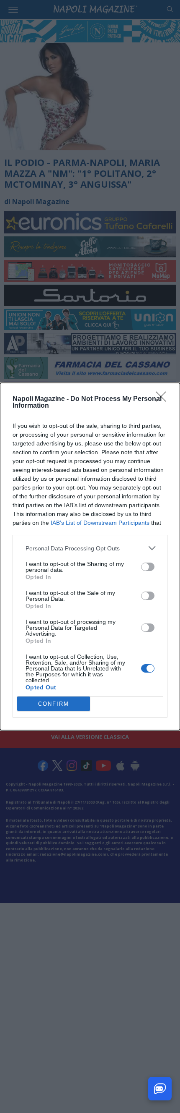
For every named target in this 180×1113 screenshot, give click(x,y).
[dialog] (90, 556)
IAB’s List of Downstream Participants (100, 522)
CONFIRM (53, 704)
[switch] (147, 567)
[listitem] (90, 548)
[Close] (164, 399)
